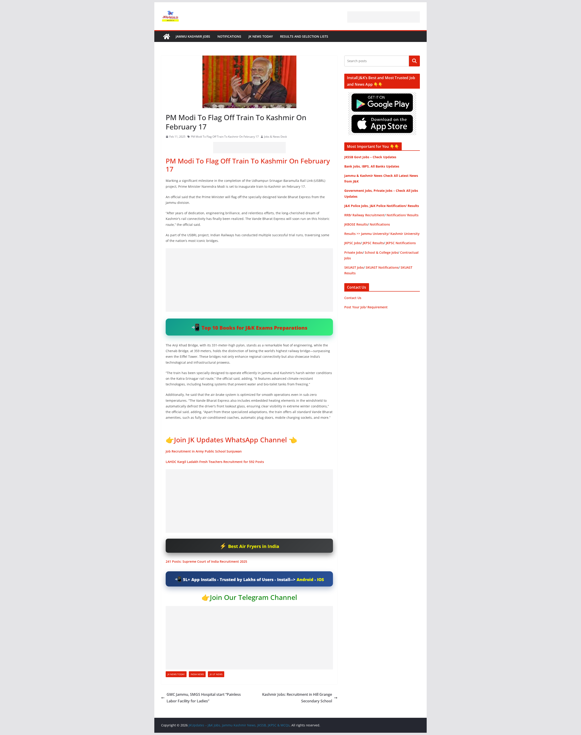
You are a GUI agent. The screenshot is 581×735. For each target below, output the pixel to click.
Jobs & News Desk (275, 137)
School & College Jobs (381, 252)
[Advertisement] (383, 17)
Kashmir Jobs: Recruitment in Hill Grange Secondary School (297, 697)
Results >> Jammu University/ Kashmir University (382, 233)
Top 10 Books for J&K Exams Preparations (254, 327)
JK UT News (216, 674)
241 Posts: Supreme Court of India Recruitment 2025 (206, 561)
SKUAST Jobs (354, 267)
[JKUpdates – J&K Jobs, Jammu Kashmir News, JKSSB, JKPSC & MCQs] (166, 36)
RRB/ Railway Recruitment (364, 215)
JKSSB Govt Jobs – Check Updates (370, 157)
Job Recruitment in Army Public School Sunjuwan (204, 451)
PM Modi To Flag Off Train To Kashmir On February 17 (225, 137)
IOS (320, 579)
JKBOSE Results (356, 224)
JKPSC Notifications (401, 243)
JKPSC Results (373, 243)
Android (305, 579)
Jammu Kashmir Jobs (193, 36)
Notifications (229, 36)
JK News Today (261, 36)
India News (197, 674)
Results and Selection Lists (304, 36)
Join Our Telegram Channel (253, 597)
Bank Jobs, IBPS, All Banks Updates (371, 166)
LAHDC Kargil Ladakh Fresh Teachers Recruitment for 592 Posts (215, 462)
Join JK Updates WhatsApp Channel (230, 439)
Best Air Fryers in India (253, 546)
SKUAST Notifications (382, 267)
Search (414, 60)
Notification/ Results (403, 215)
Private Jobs (353, 252)
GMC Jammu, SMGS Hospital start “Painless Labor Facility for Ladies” (204, 697)
